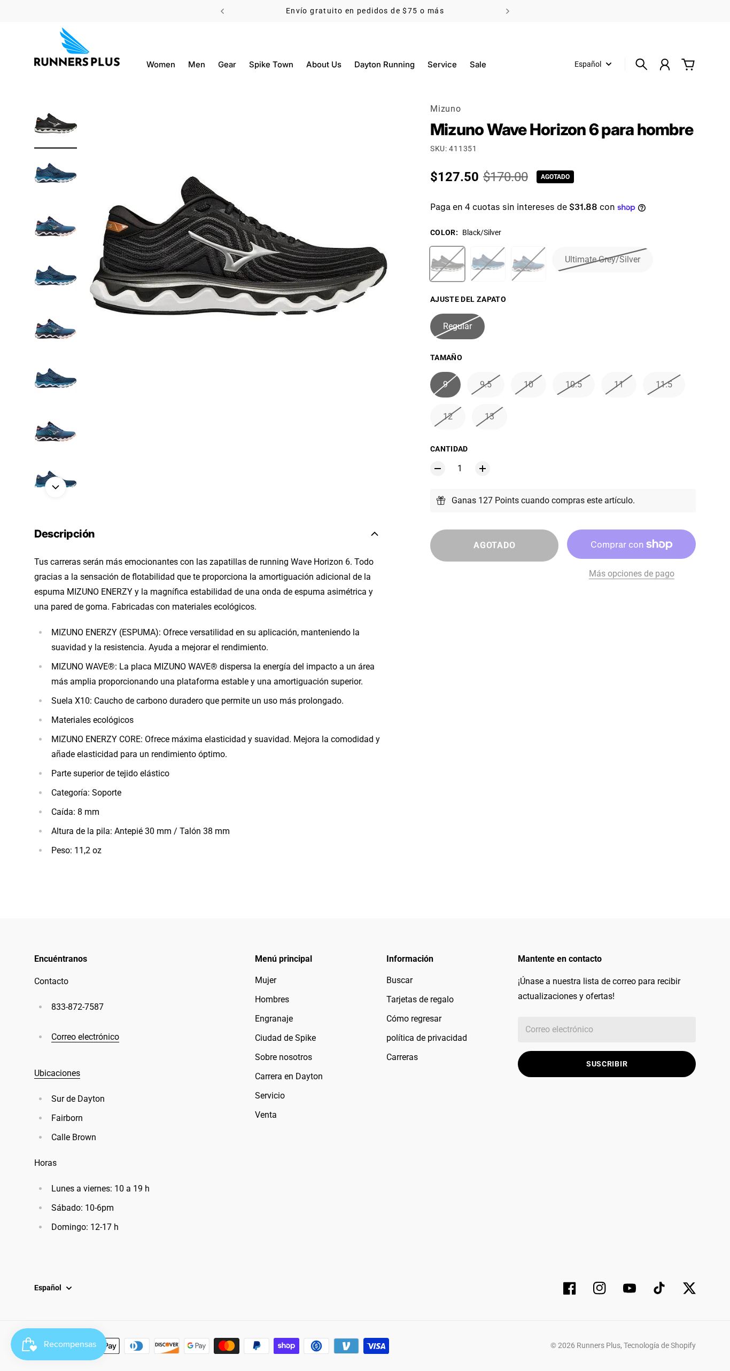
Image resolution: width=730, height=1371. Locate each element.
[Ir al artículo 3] (55, 226)
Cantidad (449, 449)
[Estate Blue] (488, 264)
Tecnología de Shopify (660, 1345)
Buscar (399, 980)
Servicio (270, 1095)
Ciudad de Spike (285, 1038)
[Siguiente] (508, 11)
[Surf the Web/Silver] (528, 264)
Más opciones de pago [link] (631, 573)
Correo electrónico (85, 1037)
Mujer (265, 980)
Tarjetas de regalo (420, 999)
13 (489, 416)
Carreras (402, 1057)
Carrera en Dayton (289, 1076)
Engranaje (274, 1019)
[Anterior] (222, 11)
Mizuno (445, 109)
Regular (457, 326)
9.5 (486, 384)
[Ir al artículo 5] (55, 329)
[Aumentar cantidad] (482, 468)
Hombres (272, 999)
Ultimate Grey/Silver (602, 259)
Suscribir (606, 1064)
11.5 (664, 384)
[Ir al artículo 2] (55, 175)
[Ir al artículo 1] (55, 124)
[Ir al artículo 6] (55, 380)
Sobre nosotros (283, 1057)
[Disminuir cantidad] (437, 468)
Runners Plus (598, 1345)
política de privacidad (426, 1038)
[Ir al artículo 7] (55, 431)
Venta (266, 1115)
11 (619, 384)
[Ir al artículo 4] (55, 277)
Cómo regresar (413, 1019)
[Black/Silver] (447, 264)
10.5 (573, 384)
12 (448, 416)
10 (528, 384)
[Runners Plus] (77, 46)
